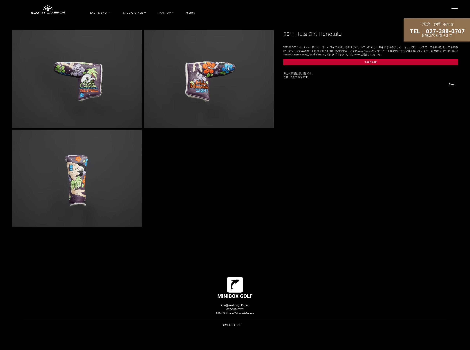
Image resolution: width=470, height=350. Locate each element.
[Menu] (455, 9)
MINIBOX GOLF (234, 296)
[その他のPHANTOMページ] (173, 13)
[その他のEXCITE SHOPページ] (110, 13)
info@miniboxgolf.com (235, 305)
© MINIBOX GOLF (232, 325)
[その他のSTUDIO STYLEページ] (145, 13)
